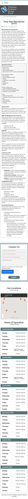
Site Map (14, 496)
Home (2, 16)
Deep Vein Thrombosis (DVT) (10, 26)
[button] (2, 3)
